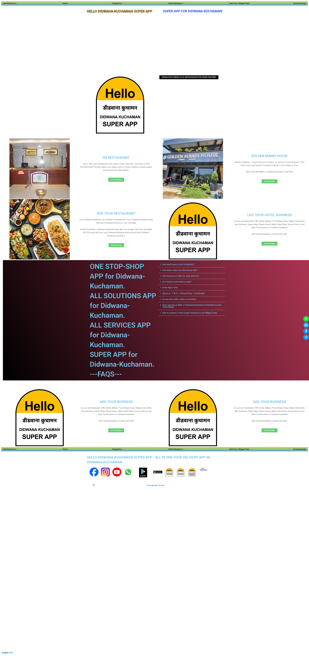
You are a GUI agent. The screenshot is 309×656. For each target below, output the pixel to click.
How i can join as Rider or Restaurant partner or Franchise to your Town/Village (191, 306)
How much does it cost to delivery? (178, 264)
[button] (192, 264)
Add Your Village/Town (239, 3)
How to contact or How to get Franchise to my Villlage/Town (189, 313)
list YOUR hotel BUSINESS (269, 215)
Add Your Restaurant (116, 213)
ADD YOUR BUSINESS (116, 402)
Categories (117, 3)
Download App (299, 3)
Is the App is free (170, 287)
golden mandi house (269, 156)
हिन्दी (11, 652)
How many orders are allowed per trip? (179, 270)
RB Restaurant (116, 158)
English (5, 652)
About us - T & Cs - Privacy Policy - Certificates (183, 293)
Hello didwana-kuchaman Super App (119, 11)
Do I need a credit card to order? (177, 282)
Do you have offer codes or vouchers (179, 299)
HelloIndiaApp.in (175, 3)
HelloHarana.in (9, 3)
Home (65, 3)
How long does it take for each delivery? (180, 276)
